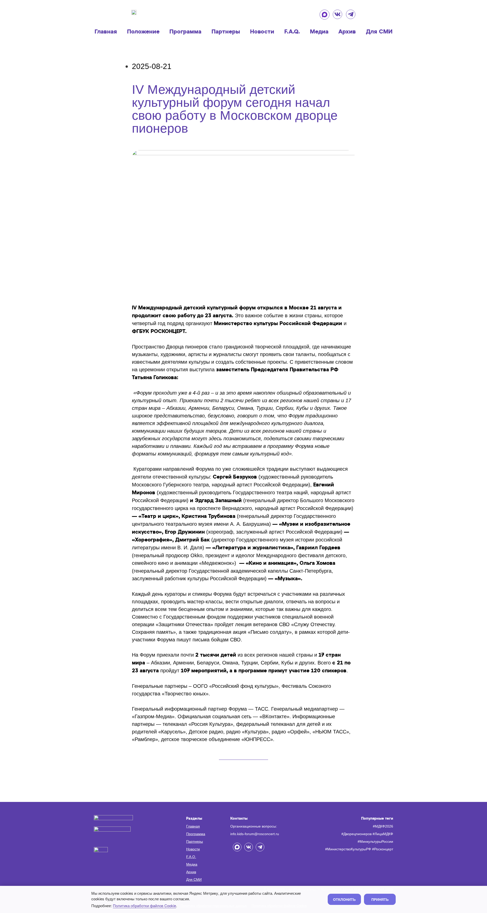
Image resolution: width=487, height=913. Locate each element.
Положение (143, 32)
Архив (347, 32)
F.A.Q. (292, 32)
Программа (185, 32)
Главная (106, 32)
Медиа (319, 32)
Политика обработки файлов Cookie (144, 905)
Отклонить (344, 899)
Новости (262, 32)
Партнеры (226, 32)
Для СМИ (379, 32)
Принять (380, 899)
